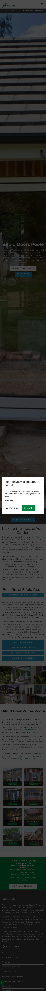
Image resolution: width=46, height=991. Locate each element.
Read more (9, 500)
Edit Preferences (12, 508)
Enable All (28, 508)
